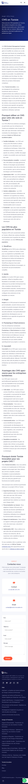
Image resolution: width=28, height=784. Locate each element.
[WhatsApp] (24, 780)
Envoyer (8, 658)
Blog (3, 768)
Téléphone (6, 626)
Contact (4, 771)
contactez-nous (6, 547)
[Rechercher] (21, 2)
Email (5, 635)
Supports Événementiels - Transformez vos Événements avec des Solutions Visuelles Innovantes (12, 725)
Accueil (3, 16)
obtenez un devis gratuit (17, 549)
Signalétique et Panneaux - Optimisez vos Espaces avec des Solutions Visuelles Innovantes (12, 732)
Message (6, 643)
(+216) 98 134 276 (14, 590)
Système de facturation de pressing (11, 714)
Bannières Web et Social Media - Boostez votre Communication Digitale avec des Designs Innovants (14, 750)
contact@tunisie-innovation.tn (14, 607)
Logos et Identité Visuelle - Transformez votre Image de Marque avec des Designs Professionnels (13, 743)
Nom (5, 618)
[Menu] (24, 2)
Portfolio (4, 765)
